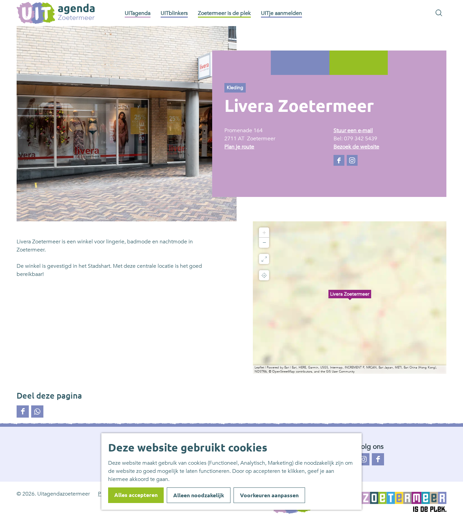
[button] (350, 298)
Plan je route (239, 146)
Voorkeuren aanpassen (269, 495)
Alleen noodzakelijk (198, 495)
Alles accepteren (136, 495)
